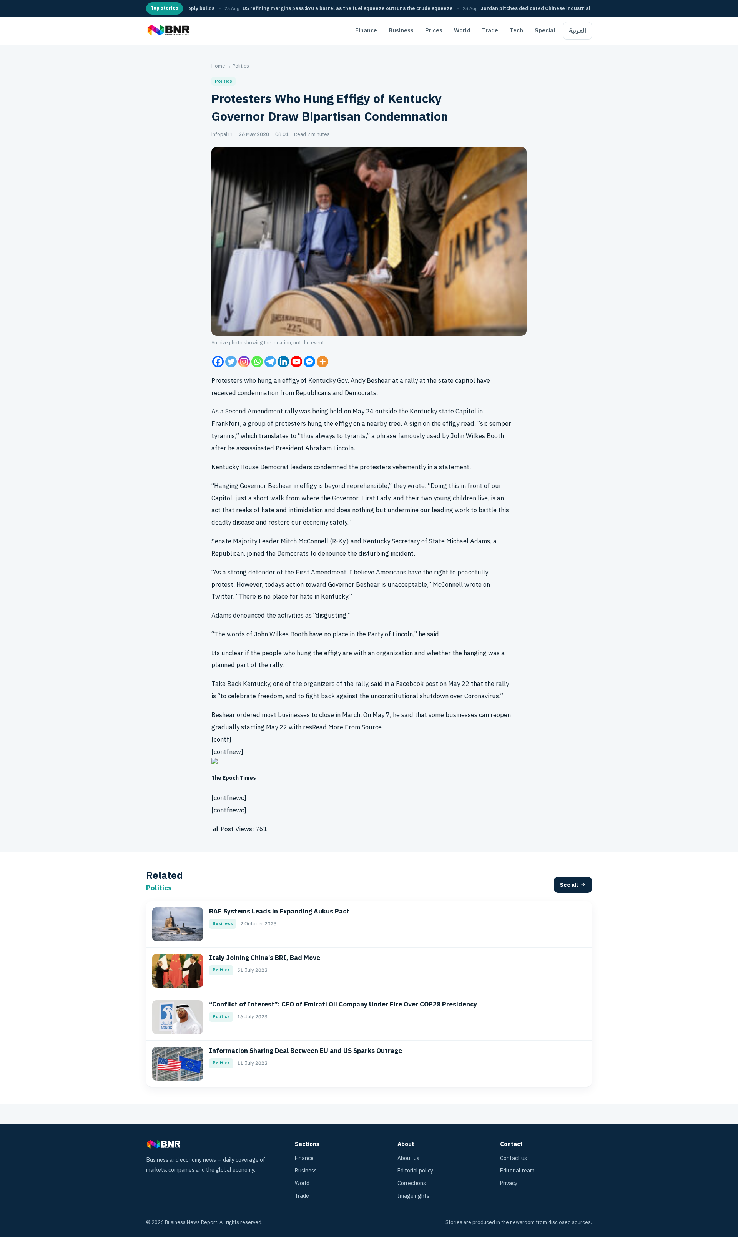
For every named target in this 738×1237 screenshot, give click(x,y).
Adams (221, 615)
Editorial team (517, 1171)
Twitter (222, 596)
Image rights (413, 1196)
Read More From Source (347, 727)
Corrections (411, 1183)
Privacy (508, 1183)
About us (408, 1158)
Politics (241, 66)
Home (218, 66)
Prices (433, 30)
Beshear (223, 715)
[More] (322, 361)
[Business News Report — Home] (167, 30)
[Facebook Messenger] (309, 361)
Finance (366, 30)
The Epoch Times (233, 778)
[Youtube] (296, 361)
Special (545, 30)
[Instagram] (244, 361)
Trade (490, 30)
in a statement (448, 467)
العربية (577, 30)
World (462, 30)
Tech (516, 30)
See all (569, 885)
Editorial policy (415, 1171)
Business (401, 30)
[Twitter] (231, 361)
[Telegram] (270, 361)
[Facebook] (218, 361)
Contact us (513, 1158)
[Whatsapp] (257, 361)
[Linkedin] (283, 361)
